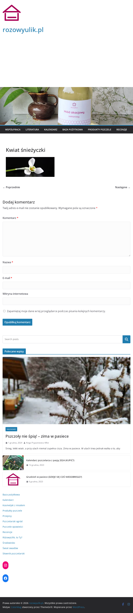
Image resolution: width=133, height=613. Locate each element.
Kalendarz (50, 129)
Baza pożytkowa (72, 129)
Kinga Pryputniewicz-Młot (37, 442)
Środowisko (9, 542)
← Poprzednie (11, 187)
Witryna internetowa (15, 294)
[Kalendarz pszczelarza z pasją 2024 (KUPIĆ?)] (13, 462)
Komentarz (10, 218)
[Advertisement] (66, 62)
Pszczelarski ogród (13, 521)
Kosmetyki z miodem (14, 505)
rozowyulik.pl (23, 29)
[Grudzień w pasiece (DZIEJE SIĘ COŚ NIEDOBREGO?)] (13, 479)
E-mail (7, 278)
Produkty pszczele (99, 129)
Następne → (122, 187)
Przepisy (7, 516)
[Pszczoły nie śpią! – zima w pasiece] (66, 390)
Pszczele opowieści (13, 526)
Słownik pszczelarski (14, 553)
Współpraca (12, 129)
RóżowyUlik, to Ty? (12, 537)
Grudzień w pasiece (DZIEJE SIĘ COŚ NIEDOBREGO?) (54, 476)
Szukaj (126, 339)
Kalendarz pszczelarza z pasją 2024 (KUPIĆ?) (50, 460)
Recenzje (121, 129)
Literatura (32, 129)
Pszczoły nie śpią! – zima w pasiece (37, 436)
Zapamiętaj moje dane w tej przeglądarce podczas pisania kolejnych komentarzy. (56, 311)
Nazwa (8, 262)
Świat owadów (10, 548)
